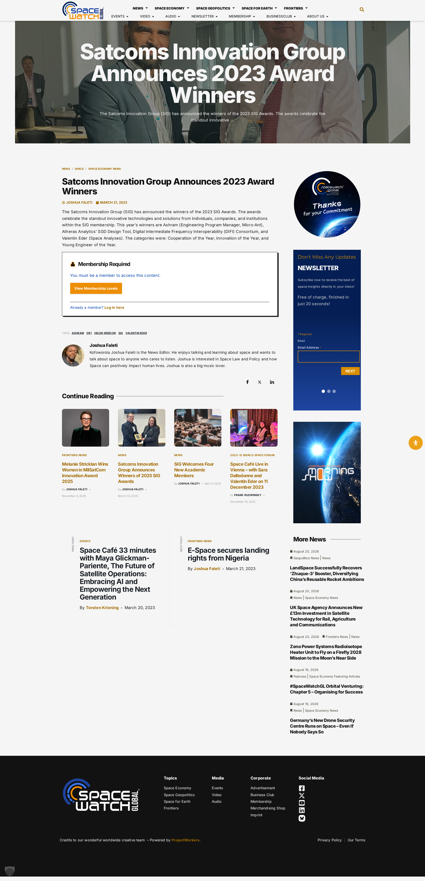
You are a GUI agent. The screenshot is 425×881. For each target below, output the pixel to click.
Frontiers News (74, 455)
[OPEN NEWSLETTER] (216, 16)
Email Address (309, 347)
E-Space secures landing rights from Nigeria (228, 554)
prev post (73, 544)
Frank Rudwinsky (248, 495)
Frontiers (293, 8)
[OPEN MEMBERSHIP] (254, 16)
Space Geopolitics (213, 8)
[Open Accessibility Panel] (416, 443)
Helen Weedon (105, 333)
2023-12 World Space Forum (252, 455)
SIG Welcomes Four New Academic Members (194, 469)
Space (79, 168)
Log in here (114, 307)
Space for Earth (257, 8)
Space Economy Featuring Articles (334, 676)
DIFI (89, 333)
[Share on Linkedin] (272, 382)
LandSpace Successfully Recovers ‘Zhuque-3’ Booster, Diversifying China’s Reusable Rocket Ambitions (327, 573)
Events (85, 541)
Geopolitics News (306, 558)
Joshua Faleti (76, 489)
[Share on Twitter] (259, 382)
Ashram (78, 333)
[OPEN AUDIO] (179, 16)
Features (300, 676)
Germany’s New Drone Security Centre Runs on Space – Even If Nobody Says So (322, 726)
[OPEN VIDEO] (153, 16)
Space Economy (170, 8)
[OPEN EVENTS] (127, 16)
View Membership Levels (96, 288)
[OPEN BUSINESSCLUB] (294, 16)
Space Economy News (104, 168)
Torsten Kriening (102, 607)
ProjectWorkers (185, 840)
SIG (120, 333)
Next (350, 371)
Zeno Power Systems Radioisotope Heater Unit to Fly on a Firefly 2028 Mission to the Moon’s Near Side (326, 652)
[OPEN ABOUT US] (327, 16)
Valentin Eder (136, 333)
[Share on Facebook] (247, 382)
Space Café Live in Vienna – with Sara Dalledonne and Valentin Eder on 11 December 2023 (249, 475)
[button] (359, 10)
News (138, 8)
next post (181, 544)
